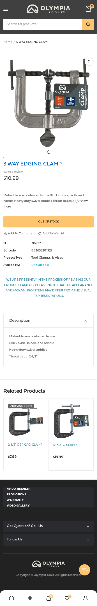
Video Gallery (18, 505)
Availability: (11, 265)
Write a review (13, 171)
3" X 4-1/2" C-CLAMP (68, 445)
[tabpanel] (48, 103)
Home (7, 42)
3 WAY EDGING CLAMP (32, 164)
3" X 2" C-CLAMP (20, 445)
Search (88, 24)
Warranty (15, 500)
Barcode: (9, 250)
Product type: (13, 258)
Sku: (6, 243)
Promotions (16, 494)
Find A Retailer (18, 488)
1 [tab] (48, 152)
